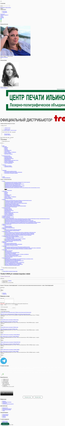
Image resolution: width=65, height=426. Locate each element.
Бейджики (6, 147)
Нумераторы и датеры (6, 231)
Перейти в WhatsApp (4, 57)
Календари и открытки (8, 153)
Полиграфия (4, 146)
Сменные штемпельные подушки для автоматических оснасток (39, 218)
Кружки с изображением (8, 161)
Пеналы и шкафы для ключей (7, 241)
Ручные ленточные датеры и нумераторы (27, 233)
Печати (3, 181)
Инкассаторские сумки (17, 240)
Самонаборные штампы (18, 201)
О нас (3, 145)
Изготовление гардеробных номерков (11, 173)
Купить (2, 290)
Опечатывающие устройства (20, 238)
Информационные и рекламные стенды (11, 160)
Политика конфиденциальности (8, 403)
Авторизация (4, 12)
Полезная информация (6, 177)
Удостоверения (7, 151)
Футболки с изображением (9, 162)
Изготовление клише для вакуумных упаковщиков (13, 172)
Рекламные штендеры (8, 157)
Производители (5, 407)
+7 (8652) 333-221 (7, 129)
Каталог (2, 179)
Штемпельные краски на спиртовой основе (28, 221)
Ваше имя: (2, 298)
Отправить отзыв (3, 309)
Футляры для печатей (6, 216)
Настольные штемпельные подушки (24, 219)
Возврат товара (5, 422)
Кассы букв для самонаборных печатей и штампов (32, 222)
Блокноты (6, 149)
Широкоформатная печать (9, 158)
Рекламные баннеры (8, 156)
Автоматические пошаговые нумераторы (27, 234)
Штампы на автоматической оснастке (25, 200)
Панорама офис (38, 397)
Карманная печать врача (18, 186)
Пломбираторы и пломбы (18, 236)
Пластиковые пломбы (10, 237)
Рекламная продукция (6, 155)
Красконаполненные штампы (21, 205)
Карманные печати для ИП (19, 185)
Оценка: (1, 304)
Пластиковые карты (7, 150)
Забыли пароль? (8, 7)
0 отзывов (2, 276)
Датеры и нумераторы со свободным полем (28, 232)
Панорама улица (28, 397)
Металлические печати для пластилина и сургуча (31, 187)
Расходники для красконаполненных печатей (29, 223)
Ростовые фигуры (7, 159)
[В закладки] (0, 324)
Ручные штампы (14, 206)
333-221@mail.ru (7, 133)
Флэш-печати (9, 190)
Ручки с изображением (17, 263)
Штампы (3, 199)
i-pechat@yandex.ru (7, 134)
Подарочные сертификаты (7, 408)
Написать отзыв (7, 276)
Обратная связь (5, 421)
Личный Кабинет (5, 414)
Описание (4, 293)
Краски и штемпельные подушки (8, 217)
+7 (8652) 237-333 (7, 127)
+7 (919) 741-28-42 (13, 130)
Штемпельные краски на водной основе (26, 220)
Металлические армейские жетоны (10, 171)
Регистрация (2, 7)
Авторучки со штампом (18, 202)
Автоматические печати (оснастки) (24, 182)
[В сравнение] (0, 326)
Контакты (4, 401)
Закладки (4, 416)
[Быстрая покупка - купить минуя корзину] (0, 291)
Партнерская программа (6, 409)
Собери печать (5, 423)
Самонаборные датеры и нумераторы (24, 235)
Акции (3, 176)
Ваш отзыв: (2, 302)
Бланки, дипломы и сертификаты (10, 152)
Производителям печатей (6, 224)
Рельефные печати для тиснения (8, 215)
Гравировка (4, 170)
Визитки (5, 148)
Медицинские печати (16, 184)
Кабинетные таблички (8, 166)
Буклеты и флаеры (7, 197)
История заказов (5, 415)
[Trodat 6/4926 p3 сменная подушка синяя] (9, 271)
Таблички (4, 164)
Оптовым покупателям (7, 179)
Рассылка (4, 417)
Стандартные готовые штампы (21, 203)
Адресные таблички (7, 165)
